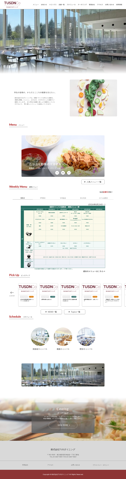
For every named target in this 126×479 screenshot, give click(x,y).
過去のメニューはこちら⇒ (94, 271)
